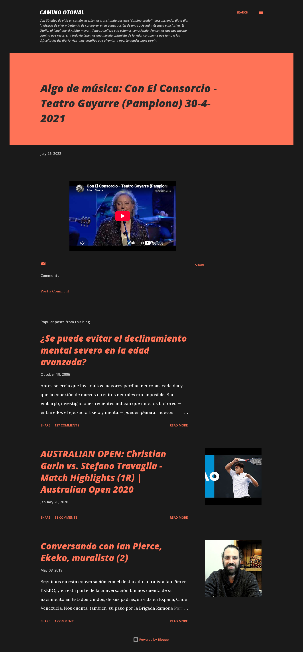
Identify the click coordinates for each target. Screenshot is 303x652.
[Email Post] (43, 265)
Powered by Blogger (154, 639)
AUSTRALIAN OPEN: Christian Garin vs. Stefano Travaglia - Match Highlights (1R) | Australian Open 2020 (103, 471)
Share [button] (200, 265)
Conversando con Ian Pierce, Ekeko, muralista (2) (101, 552)
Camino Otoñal (62, 12)
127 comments (67, 425)
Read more (179, 425)
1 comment (64, 621)
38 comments (66, 517)
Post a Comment (55, 291)
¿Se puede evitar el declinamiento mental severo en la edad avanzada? (114, 350)
